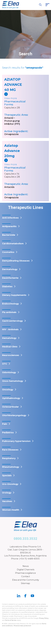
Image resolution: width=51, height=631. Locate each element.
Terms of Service (10, 620)
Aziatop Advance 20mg (12, 150)
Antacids (9, 187)
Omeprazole (11, 134)
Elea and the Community (25, 579)
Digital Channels (25, 569)
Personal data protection (22, 626)
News (26, 566)
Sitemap (25, 583)
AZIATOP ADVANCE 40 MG (12, 84)
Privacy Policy (43, 618)
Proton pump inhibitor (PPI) (12, 122)
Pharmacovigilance (25, 573)
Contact (25, 576)
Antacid (8, 118)
